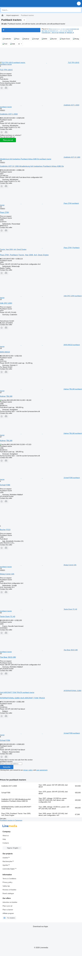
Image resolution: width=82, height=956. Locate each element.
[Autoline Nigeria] (14, 3)
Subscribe (6, 767)
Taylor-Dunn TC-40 (7, 616)
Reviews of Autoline (9, 890)
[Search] (79, 10)
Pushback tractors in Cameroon (11, 820)
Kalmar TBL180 (6, 396)
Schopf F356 (5, 740)
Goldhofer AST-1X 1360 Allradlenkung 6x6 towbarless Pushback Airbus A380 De (32, 166)
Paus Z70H (4, 212)
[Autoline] (2, 15)
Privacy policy (7, 882)
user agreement (41, 770)
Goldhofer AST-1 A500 (9, 114)
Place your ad (8, 140)
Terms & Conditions (9, 878)
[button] (79, 3)
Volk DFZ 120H (6, 303)
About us (6, 835)
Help (4, 839)
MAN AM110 (5, 352)
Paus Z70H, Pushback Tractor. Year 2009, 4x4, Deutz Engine (24, 255)
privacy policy (28, 770)
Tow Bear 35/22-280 (8, 657)
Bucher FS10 (5, 530)
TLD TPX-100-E (6, 70)
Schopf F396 (5, 485)
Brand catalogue (8, 893)
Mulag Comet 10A (7, 574)
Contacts (6, 843)
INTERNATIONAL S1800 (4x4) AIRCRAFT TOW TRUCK (22, 698)
